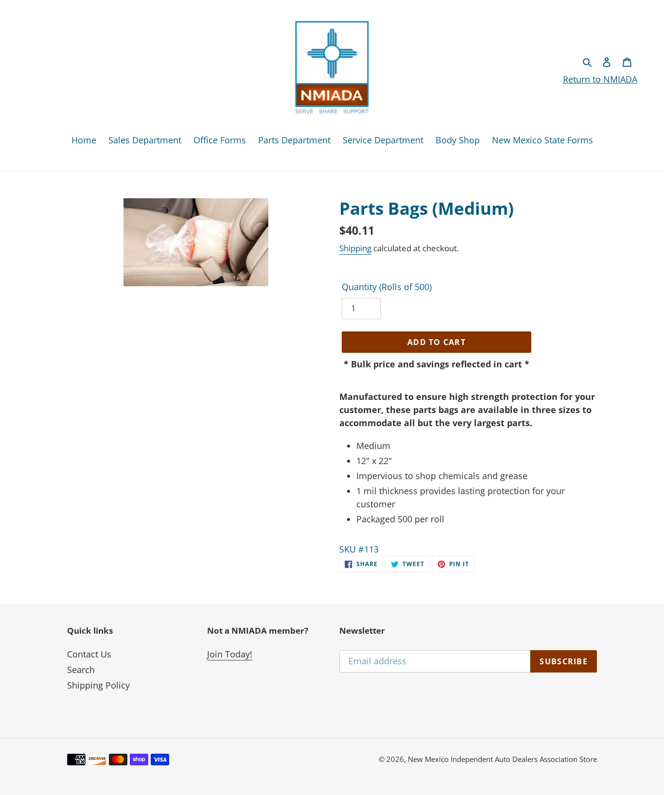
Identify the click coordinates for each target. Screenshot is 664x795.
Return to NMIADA (600, 79)
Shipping (355, 248)
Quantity (387, 287)
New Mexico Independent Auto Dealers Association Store (502, 759)
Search (81, 669)
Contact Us (89, 654)
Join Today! (229, 654)
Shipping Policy (98, 685)
